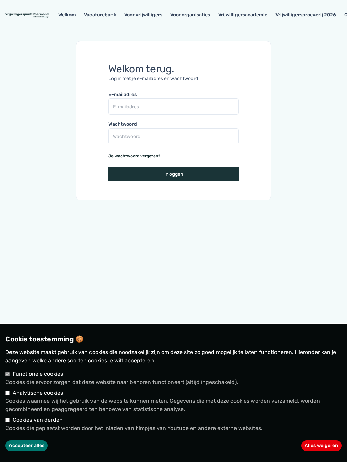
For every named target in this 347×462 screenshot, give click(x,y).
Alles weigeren (321, 445)
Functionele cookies (38, 374)
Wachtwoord (122, 124)
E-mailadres (122, 94)
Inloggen (173, 174)
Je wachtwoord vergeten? (134, 156)
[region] (173, 393)
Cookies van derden (38, 420)
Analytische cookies (38, 393)
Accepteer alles (26, 445)
